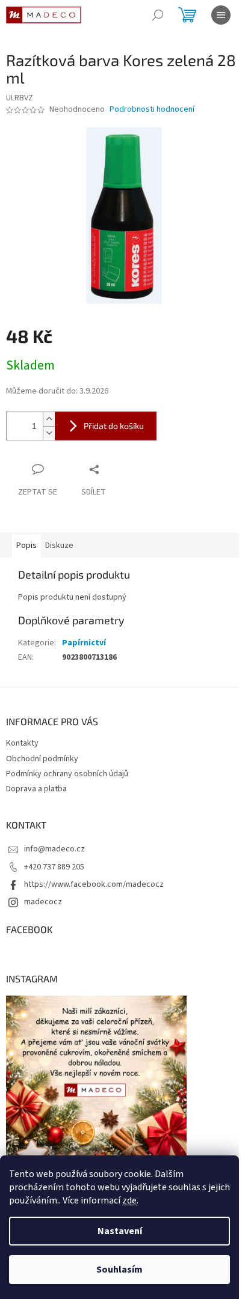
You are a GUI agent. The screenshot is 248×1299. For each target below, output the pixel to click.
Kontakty (22, 743)
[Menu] (221, 15)
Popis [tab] (26, 546)
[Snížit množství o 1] (49, 433)
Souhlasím (119, 1269)
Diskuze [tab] (59, 546)
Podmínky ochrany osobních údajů (67, 774)
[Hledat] (158, 15)
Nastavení (120, 1231)
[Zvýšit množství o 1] (49, 419)
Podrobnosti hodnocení (152, 109)
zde (129, 1200)
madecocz (43, 902)
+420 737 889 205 (54, 867)
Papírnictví (84, 643)
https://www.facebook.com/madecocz (94, 884)
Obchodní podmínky (42, 759)
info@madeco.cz (54, 849)
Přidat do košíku (114, 426)
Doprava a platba (36, 789)
